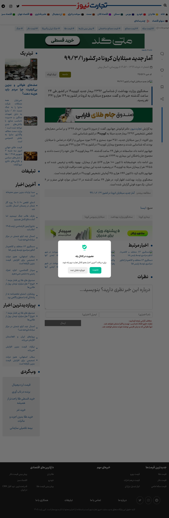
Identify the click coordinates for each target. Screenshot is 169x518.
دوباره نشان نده (77, 270)
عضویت (95, 270)
